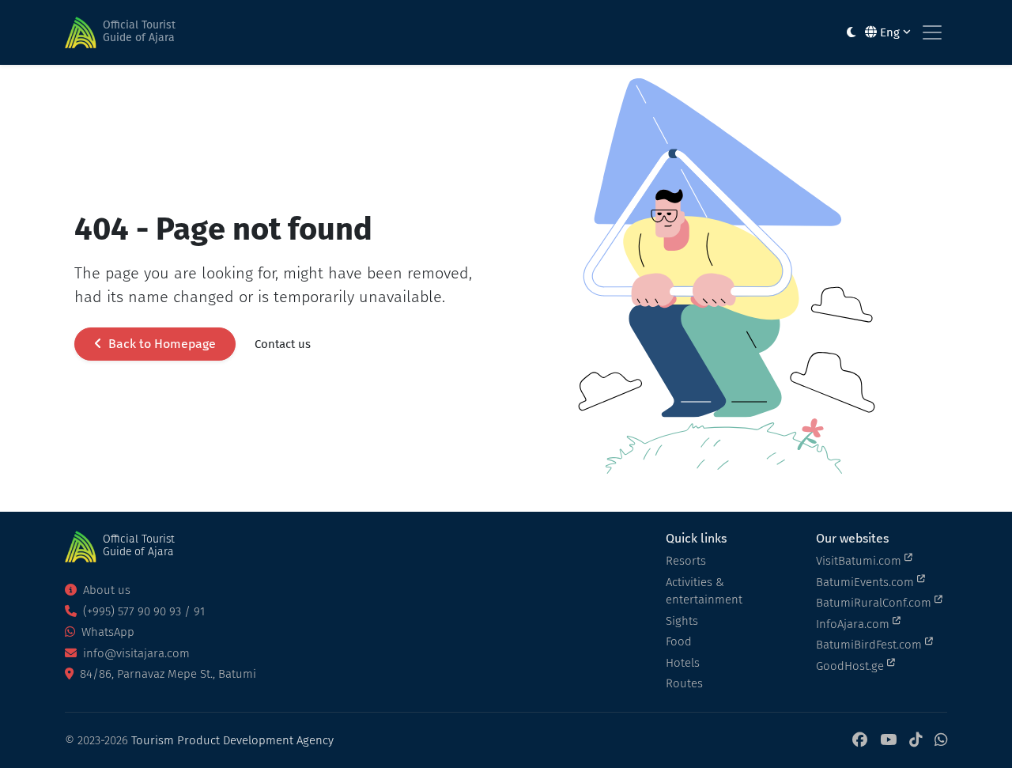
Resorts (686, 561)
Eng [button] (890, 32)
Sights (682, 621)
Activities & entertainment (704, 591)
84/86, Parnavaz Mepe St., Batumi (166, 674)
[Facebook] (859, 741)
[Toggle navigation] (932, 32)
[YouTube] (888, 741)
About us (105, 590)
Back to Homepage (160, 343)
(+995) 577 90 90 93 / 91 (142, 611)
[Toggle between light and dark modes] (851, 33)
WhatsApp (106, 632)
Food (679, 641)
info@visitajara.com (135, 653)
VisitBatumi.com (860, 561)
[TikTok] (915, 741)
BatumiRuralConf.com (875, 603)
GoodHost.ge (851, 666)
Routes (684, 683)
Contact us (283, 344)
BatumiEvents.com (866, 582)
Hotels (683, 663)
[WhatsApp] (941, 741)
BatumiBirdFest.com (870, 644)
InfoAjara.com (854, 624)
